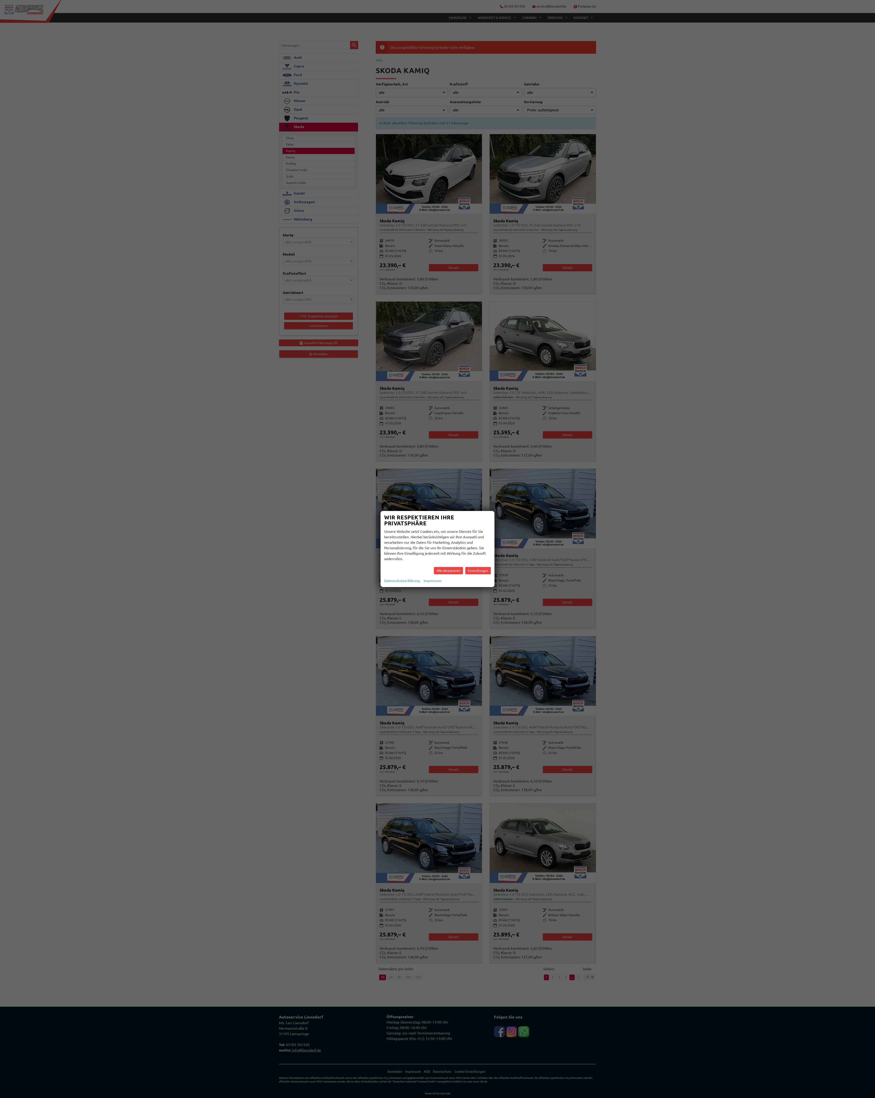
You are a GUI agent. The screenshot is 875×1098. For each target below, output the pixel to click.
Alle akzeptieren (448, 570)
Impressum (433, 581)
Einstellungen (478, 570)
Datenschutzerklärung (402, 581)
